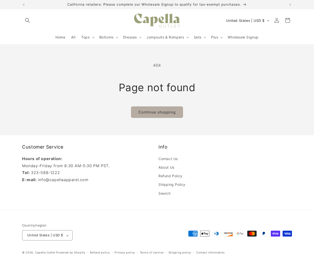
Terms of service (152, 252)
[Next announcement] (290, 4)
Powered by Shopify (70, 252)
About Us (166, 167)
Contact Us (168, 158)
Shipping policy (180, 252)
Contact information (210, 252)
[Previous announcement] (23, 4)
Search (164, 193)
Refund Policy (170, 176)
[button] (27, 20)
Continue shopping (157, 112)
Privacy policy (125, 252)
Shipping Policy (171, 184)
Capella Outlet (45, 252)
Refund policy (100, 252)
